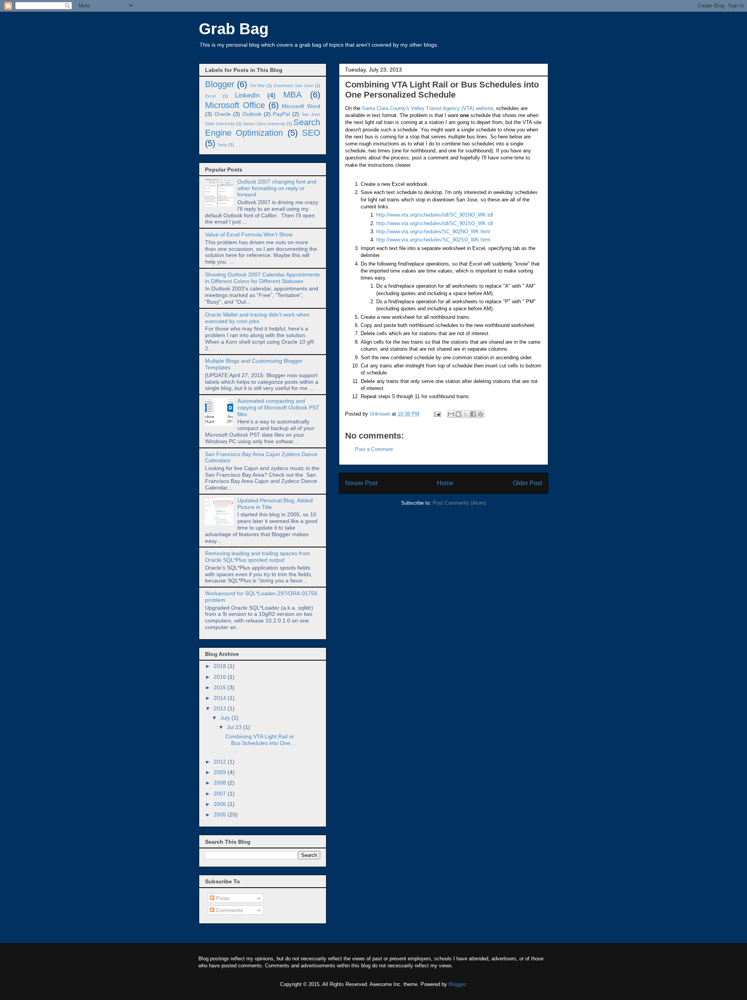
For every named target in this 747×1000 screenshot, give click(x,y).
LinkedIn (247, 95)
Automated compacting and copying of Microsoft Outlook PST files (278, 407)
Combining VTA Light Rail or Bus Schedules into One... (260, 739)
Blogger (219, 84)
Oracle (222, 114)
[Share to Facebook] (473, 414)
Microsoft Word (301, 106)
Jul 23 (235, 727)
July (225, 718)
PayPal (281, 114)
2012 (221, 762)
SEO (311, 133)
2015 (221, 687)
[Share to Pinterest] (480, 414)
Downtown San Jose (293, 85)
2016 (221, 677)
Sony (222, 144)
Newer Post (361, 483)
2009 (221, 772)
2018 (221, 666)
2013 (221, 708)
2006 (221, 804)
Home (445, 483)
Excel (210, 96)
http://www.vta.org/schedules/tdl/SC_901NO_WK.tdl (434, 215)
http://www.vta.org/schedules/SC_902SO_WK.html (433, 240)
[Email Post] (436, 414)
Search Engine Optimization (262, 127)
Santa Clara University (264, 123)
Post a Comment (374, 449)
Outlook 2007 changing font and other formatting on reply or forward (276, 188)
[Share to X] (466, 414)
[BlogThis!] (458, 414)
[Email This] (451, 414)
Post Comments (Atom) (459, 503)
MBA (292, 95)
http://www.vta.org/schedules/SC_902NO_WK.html (433, 231)
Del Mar (257, 85)
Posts (222, 898)
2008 (221, 783)
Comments (228, 910)
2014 (221, 698)
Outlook (251, 114)
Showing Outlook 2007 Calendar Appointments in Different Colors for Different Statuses (262, 277)
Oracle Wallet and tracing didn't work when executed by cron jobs (257, 317)
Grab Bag (233, 28)
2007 (221, 793)
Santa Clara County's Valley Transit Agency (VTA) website (427, 108)
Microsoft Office (235, 105)
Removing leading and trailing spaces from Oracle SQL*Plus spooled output (257, 556)
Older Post (527, 483)
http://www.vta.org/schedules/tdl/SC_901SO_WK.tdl (434, 223)
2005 (221, 814)
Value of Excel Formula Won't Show (249, 234)
